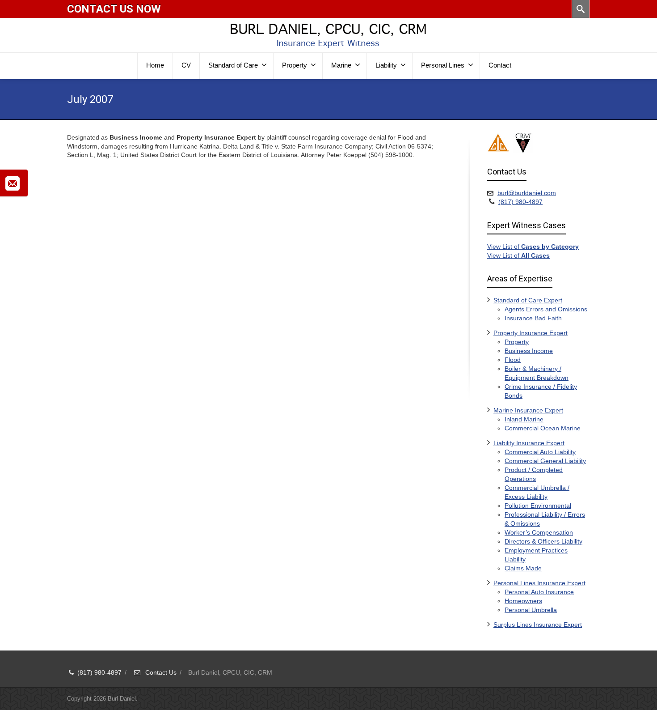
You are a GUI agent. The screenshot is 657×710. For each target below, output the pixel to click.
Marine (341, 65)
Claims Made (523, 568)
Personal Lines (442, 65)
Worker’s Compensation (539, 532)
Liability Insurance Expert (528, 442)
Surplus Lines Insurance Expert (537, 624)
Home (155, 65)
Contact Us (160, 672)
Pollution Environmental (538, 505)
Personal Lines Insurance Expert (539, 583)
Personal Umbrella (531, 609)
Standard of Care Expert (527, 300)
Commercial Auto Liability (540, 451)
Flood (513, 359)
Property (294, 65)
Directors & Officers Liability (543, 541)
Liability (386, 65)
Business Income (529, 350)
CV (186, 65)
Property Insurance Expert (530, 332)
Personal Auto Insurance (539, 591)
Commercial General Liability (545, 460)
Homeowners (523, 600)
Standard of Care (233, 65)
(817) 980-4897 (520, 201)
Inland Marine (524, 419)
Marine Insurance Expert (528, 410)
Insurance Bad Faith (533, 318)
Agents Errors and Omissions (546, 309)
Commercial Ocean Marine (543, 428)
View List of (533, 246)
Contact (500, 65)
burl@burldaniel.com (526, 192)
